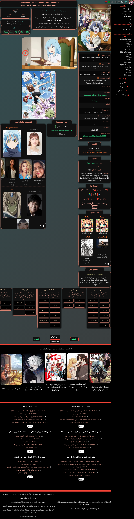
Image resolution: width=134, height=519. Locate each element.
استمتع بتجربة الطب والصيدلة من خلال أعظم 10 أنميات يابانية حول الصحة (56, 387)
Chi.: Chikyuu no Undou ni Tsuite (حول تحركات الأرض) (79, 472)
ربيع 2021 (95, 101)
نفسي (43, 315)
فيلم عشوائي (55, 341)
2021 (27, 32)
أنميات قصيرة (127, 11)
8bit (22, 32)
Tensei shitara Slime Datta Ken (61, 131)
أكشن (30, 302)
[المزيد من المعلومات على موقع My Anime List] (99, 194)
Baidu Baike (87, 203)
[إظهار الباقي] (95, 263)
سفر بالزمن (93, 305)
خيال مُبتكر (104, 325)
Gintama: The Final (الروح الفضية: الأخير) (28, 436)
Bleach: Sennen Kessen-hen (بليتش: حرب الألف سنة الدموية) (79, 461)
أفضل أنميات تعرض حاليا (81, 406)
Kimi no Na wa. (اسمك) (28, 448)
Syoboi (104, 203)
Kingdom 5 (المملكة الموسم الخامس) (79, 475)
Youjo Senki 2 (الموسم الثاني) (28, 414)
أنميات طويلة (127, 16)
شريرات (55, 325)
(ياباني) (85, 199)
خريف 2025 (127, 75)
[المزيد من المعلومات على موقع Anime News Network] (90, 194)
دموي (55, 320)
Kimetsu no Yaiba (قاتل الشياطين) (28, 473)
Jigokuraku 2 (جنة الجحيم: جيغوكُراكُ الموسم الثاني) (28, 419)
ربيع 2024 (128, 57)
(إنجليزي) (94, 199)
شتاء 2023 (128, 41)
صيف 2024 (127, 59)
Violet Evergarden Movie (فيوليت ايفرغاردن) (28, 445)
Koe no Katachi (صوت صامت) (28, 439)
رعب (55, 315)
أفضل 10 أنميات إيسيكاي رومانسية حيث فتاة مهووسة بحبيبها (78, 387)
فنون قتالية (30, 307)
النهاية (91, 149)
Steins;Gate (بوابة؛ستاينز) (79, 442)
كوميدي (104, 95)
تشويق (44, 300)
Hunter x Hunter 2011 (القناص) (79, 448)
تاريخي (93, 315)
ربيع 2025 (128, 70)
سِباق (5, 307)
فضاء (68, 305)
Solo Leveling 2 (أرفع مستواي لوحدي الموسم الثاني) (28, 417)
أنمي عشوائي (55, 337)
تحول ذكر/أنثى (104, 320)
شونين (85, 95)
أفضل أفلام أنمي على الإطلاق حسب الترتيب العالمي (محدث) (30, 432)
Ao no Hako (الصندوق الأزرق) (79, 422)
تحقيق (55, 310)
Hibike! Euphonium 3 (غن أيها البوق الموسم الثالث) (79, 469)
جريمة (43, 310)
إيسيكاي (94, 95)
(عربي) (102, 199)
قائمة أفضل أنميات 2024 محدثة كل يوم (81, 457)
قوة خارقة (19, 302)
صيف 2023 (127, 46)
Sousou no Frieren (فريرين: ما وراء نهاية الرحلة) (79, 436)
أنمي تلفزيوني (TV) (92, 163)
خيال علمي (80, 300)
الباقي (81, 426)
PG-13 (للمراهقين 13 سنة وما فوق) (94, 136)
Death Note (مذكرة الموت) (28, 464)
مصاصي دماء (43, 320)
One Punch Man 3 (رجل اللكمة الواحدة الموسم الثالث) (28, 411)
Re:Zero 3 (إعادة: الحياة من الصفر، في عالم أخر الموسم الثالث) (79, 411)
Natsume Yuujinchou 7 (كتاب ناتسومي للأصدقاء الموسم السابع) (79, 419)
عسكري (19, 307)
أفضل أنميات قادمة (30, 406)
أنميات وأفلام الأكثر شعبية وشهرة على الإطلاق (30, 457)
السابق (74, 339)
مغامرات (104, 305)
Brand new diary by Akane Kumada (94, 153)
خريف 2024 (127, 62)
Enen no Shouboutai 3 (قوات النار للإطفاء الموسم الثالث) (28, 422)
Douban (94, 207)
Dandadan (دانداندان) (79, 417)
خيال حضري (93, 300)
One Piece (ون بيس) (79, 414)
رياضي (5, 302)
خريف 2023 (127, 49)
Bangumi (96, 203)
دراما (55, 300)
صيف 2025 (127, 72)
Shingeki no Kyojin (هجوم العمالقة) (28, 461)
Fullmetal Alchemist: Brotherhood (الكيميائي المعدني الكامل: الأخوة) (79, 439)
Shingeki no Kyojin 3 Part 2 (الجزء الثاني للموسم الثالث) (79, 445)
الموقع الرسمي (101, 190)
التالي (36, 339)
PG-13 (17, 32)
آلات (68, 300)
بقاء (44, 305)
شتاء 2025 (128, 67)
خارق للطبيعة (104, 315)
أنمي (11, 32)
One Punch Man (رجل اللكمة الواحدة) (28, 470)
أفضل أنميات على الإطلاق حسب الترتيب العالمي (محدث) (81, 432)
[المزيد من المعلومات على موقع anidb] (94, 194)
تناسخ (89, 95)
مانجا (65, 126)
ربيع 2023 (128, 44)
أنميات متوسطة (126, 14)
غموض (55, 305)
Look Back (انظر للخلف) (28, 442)
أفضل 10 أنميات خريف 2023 (11, 389)
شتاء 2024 (128, 54)
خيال (99, 95)
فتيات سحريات (93, 320)
